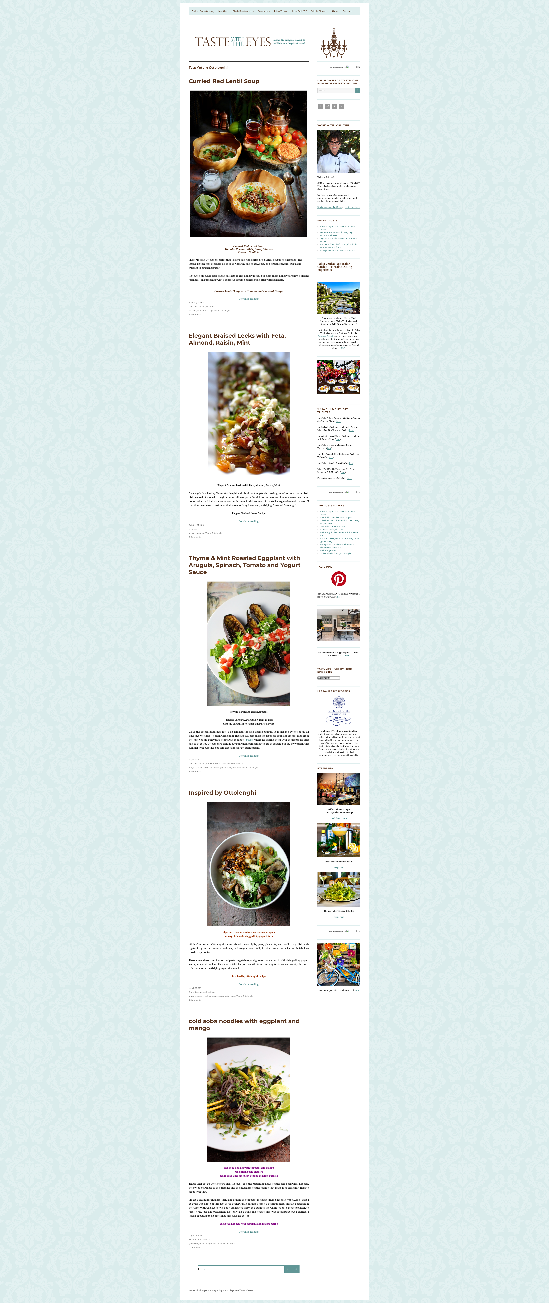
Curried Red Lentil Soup (224, 81)
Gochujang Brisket (328, 550)
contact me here (352, 207)
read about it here (339, 818)
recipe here (339, 868)
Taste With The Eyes (198, 1290)
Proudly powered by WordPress (239, 1290)
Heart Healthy (195, 1239)
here (338, 421)
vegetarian (199, 533)
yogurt (232, 996)
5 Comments (195, 771)
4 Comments (195, 537)
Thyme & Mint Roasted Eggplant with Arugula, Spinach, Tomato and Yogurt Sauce (245, 565)
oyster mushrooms (205, 996)
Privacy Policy (216, 1290)
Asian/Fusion (281, 11)
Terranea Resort (325, 336)
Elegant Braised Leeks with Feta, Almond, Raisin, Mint (237, 339)
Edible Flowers (319, 11)
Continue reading (249, 298)
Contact (347, 11)
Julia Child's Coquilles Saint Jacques (336, 517)
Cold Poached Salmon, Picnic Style (335, 553)
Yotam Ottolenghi (221, 310)
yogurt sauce (235, 767)
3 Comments (195, 314)
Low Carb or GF (228, 763)
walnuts (225, 996)
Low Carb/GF (299, 11)
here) (351, 430)
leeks (191, 533)
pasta (217, 996)
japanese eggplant (219, 767)
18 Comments (195, 1247)
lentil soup (208, 310)
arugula (192, 767)
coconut (192, 310)
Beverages (264, 11)
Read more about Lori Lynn (329, 207)
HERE (342, 348)
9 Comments (195, 1000)
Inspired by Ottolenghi (222, 792)
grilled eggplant (196, 1243)
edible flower (203, 767)
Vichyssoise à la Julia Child (332, 529)
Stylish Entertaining (203, 11)
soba (215, 1243)
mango (208, 1243)
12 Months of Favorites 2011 (332, 526)
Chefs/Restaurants (243, 11)
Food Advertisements (336, 67)
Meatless (223, 11)
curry (199, 310)
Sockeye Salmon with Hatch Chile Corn (337, 250)
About (335, 11)
